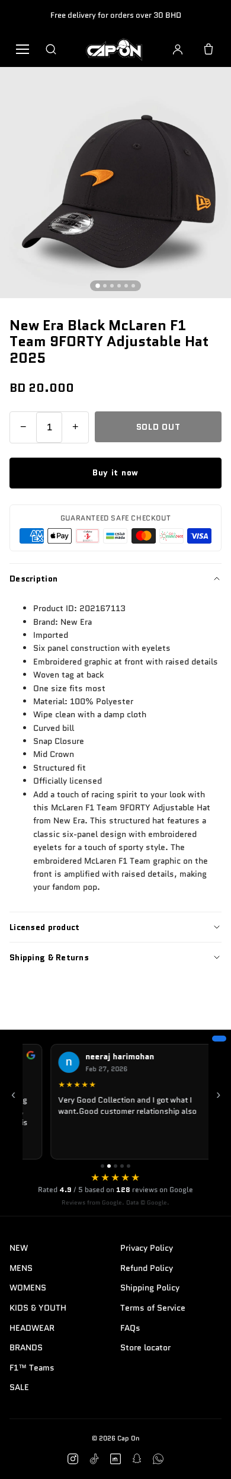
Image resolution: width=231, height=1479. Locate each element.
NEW (18, 1248)
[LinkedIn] (115, 1459)
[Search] (51, 49)
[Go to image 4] (119, 286)
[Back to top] (204, 1456)
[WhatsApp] (158, 1459)
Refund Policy (146, 1268)
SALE (19, 1387)
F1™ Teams (31, 1367)
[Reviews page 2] (109, 1166)
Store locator (145, 1347)
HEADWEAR (31, 1328)
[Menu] (22, 49)
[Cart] (208, 49)
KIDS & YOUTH (37, 1308)
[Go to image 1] (97, 285)
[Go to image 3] (112, 286)
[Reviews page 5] (128, 1166)
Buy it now (115, 472)
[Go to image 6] (133, 286)
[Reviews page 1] (102, 1166)
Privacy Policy (146, 1248)
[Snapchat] (137, 1459)
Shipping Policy (149, 1287)
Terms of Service (152, 1308)
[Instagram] (73, 1459)
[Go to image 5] (126, 286)
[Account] (178, 49)
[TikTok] (94, 1459)
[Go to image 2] (105, 286)
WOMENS (27, 1287)
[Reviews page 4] (122, 1166)
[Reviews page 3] (115, 1166)
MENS (21, 1268)
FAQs (130, 1328)
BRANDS (26, 1347)
